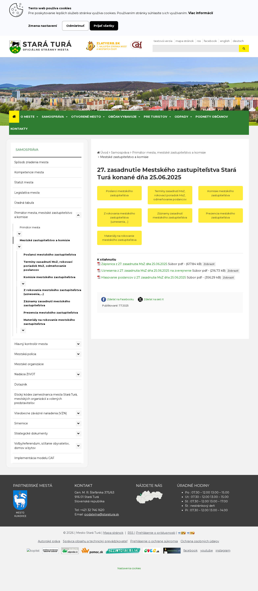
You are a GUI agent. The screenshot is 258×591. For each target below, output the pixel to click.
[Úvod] (14, 117)
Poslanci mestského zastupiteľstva (50, 254)
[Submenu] (37, 117)
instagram (223, 550)
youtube (206, 550)
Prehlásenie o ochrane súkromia (154, 541)
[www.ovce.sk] (151, 550)
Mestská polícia (25, 354)
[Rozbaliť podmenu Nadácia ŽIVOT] (78, 374)
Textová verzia (163, 41)
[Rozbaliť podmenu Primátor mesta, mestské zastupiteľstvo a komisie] (78, 215)
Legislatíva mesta (27, 192)
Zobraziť (209, 264)
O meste (27, 116)
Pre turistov (155, 116)
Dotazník (20, 384)
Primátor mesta (30, 227)
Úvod (104, 152)
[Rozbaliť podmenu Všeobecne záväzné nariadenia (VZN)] (78, 413)
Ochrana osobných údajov (200, 541)
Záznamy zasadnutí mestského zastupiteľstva (47, 303)
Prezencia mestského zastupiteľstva (51, 312)
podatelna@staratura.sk (101, 514)
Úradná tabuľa (24, 202)
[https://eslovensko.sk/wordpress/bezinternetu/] (123, 550)
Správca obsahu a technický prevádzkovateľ (95, 541)
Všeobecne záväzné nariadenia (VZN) (40, 413)
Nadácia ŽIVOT (24, 374)
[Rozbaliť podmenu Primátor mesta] (19, 234)
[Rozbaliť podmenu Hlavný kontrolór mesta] (78, 344)
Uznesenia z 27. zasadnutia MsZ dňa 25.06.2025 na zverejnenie (146, 270)
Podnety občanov (212, 116)
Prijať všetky (104, 26)
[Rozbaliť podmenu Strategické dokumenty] (78, 433)
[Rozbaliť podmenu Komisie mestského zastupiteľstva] (23, 284)
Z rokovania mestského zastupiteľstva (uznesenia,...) (52, 292)
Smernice (21, 423)
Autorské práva (49, 541)
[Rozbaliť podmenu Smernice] (78, 423)
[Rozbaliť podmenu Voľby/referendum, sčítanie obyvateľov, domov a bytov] (78, 446)
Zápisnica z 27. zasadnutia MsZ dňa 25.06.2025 (134, 264)
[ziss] (50, 550)
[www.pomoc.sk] (92, 550)
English (225, 41)
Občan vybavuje (122, 116)
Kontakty (19, 129)
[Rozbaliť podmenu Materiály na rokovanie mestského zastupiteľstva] (23, 330)
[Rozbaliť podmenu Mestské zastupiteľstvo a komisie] (19, 246)
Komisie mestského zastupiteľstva (49, 277)
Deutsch (238, 41)
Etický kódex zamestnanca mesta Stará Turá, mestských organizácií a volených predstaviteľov (45, 399)
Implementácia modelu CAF (34, 458)
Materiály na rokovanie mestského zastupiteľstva (49, 321)
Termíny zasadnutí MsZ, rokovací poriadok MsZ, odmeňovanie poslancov (48, 265)
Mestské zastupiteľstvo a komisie (45, 240)
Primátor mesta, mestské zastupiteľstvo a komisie (43, 215)
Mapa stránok (185, 41)
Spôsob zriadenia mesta (31, 162)
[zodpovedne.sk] (70, 550)
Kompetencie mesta (29, 172)
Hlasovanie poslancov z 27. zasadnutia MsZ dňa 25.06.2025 (143, 277)
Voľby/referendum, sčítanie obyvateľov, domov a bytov (41, 445)
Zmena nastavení (42, 26)
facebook (210, 41)
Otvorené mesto (86, 116)
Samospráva (53, 116)
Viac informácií (200, 13)
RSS (199, 41)
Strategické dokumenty (31, 433)
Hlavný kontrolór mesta (31, 344)
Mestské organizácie (29, 364)
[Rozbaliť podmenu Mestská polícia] (78, 354)
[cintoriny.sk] (172, 550)
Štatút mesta (23, 182)
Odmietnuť (75, 26)
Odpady (181, 116)
